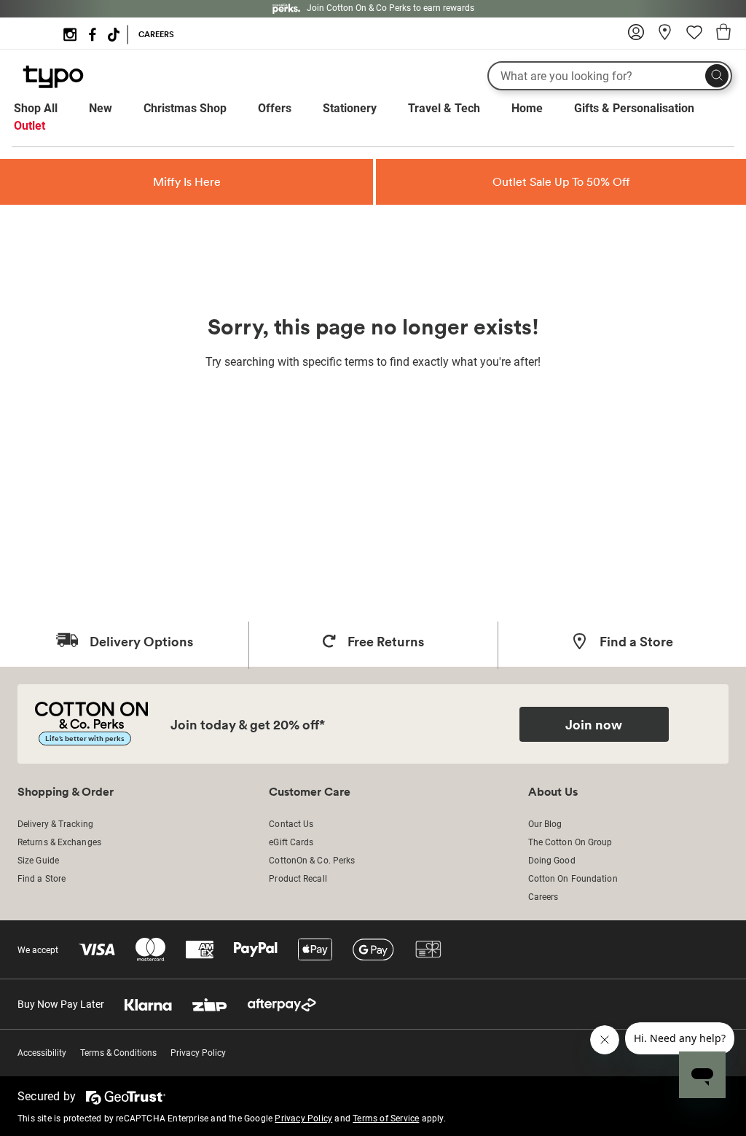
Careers (543, 897)
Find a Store (41, 879)
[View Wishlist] (694, 37)
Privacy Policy (198, 1053)
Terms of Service (386, 1118)
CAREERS (156, 34)
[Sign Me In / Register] (636, 37)
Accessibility (41, 1053)
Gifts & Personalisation (634, 108)
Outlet (29, 126)
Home (527, 108)
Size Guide (38, 860)
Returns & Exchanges (59, 842)
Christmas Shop (185, 108)
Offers (274, 108)
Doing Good (552, 860)
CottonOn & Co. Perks (312, 860)
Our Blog (545, 824)
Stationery (350, 108)
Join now (593, 724)
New (100, 108)
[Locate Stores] (665, 37)
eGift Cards (291, 842)
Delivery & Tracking (55, 824)
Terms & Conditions (118, 1053)
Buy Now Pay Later (60, 1004)
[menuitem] (49, 108)
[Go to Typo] (53, 84)
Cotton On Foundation (573, 879)
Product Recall (297, 879)
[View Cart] (723, 34)
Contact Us (291, 824)
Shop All (36, 108)
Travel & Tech (444, 108)
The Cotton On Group (570, 842)
